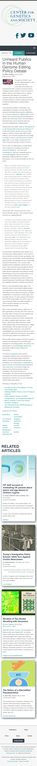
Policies (5, 520)
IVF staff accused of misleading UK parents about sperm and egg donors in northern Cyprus (17, 488)
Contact (29, 736)
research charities (8, 150)
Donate (18, 53)
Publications (12, 729)
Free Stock (12, 411)
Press (7, 736)
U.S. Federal (6, 419)
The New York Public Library (16, 572)
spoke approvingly (20, 205)
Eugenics (17, 419)
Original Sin (18, 632)
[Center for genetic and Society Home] (18, 15)
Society (16, 432)
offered (18, 174)
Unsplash (30, 572)
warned (26, 228)
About (18, 736)
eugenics (15, 354)
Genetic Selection (9, 716)
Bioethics (5, 421)
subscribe (18, 741)
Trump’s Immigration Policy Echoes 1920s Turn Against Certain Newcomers (16, 557)
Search (4, 53)
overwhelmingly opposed (21, 346)
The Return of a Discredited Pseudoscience (16, 691)
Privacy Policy (12, 761)
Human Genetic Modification (6, 428)
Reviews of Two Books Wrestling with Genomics (15, 620)
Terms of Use (23, 761)
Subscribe (31, 53)
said (13, 237)
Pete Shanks (9, 624)
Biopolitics (6, 414)
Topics (26, 729)
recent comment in (17, 114)
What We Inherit (8, 630)
